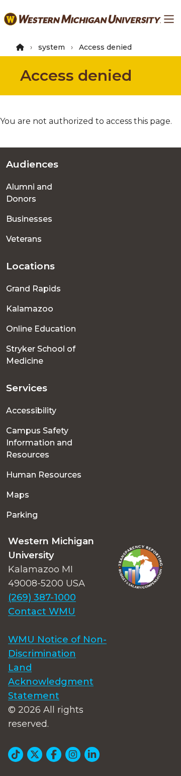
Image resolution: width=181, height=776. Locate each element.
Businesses (29, 219)
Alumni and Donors (29, 193)
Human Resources (43, 475)
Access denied (76, 75)
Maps (17, 495)
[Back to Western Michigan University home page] (82, 19)
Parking (22, 515)
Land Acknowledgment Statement (51, 681)
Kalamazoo (29, 309)
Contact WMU (41, 611)
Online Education (41, 329)
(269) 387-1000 (42, 597)
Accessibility (31, 410)
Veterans (24, 239)
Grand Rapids (33, 288)
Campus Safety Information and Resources (39, 442)
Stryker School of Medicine (40, 355)
